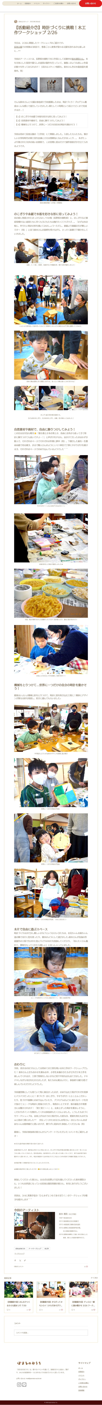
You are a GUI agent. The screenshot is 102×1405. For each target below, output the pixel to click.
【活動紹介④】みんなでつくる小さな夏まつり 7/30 (18, 1303)
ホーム (80, 1368)
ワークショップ (19, 1253)
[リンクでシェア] (25, 1260)
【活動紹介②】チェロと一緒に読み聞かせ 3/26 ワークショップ (83, 1304)
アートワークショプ (35, 1248)
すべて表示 (94, 1277)
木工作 (47, 1248)
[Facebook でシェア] (15, 1260)
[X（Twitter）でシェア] (20, 1260)
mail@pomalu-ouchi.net (33, 1378)
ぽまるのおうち (20, 1248)
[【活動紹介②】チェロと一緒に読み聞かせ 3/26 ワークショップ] (83, 1290)
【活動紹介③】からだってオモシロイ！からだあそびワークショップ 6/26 (50, 1304)
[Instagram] (19, 1385)
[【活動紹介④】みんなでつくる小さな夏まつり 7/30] (18, 1290)
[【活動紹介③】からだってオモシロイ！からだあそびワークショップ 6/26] (51, 1290)
